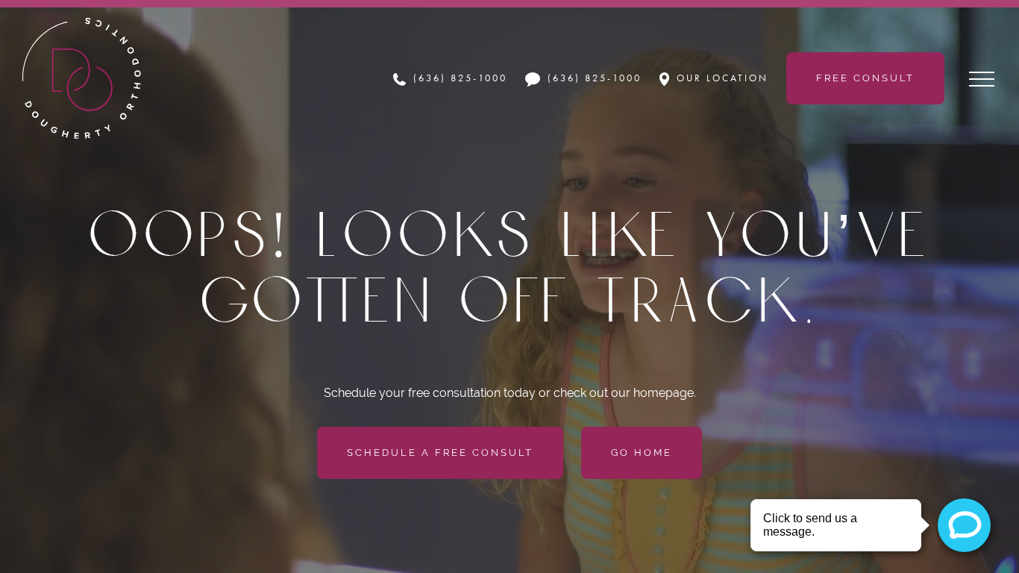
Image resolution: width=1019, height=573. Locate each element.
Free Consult (865, 78)
